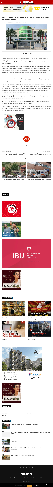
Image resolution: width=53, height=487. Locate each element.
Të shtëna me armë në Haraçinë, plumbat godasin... (14, 179)
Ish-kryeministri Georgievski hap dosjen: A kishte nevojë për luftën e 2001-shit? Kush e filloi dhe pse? (30, 433)
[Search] (52, 2)
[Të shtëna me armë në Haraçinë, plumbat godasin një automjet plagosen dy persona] (14, 170)
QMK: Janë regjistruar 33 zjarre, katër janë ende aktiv (22, 455)
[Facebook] (20, 467)
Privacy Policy (40, 477)
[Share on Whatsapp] (28, 53)
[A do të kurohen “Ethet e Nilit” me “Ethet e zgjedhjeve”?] (13, 329)
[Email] (32, 467)
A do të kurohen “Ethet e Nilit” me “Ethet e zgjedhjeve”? (11, 339)
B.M (26, 143)
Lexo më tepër (36, 485)
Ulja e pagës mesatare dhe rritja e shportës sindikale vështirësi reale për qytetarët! (13, 318)
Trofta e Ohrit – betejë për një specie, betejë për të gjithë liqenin (24, 424)
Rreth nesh (12, 477)
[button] (4, 172)
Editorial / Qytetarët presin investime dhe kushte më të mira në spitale (39, 339)
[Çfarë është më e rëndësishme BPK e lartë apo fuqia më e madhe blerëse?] (6, 449)
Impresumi (19, 477)
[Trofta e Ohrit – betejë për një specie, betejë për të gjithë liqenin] (6, 426)
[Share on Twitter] (23, 53)
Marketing (26, 477)
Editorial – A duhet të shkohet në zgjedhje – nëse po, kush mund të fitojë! (39, 318)
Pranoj (29, 485)
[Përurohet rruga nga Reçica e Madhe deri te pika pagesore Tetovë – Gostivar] (6, 442)
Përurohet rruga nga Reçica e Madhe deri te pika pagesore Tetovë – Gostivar (27, 440)
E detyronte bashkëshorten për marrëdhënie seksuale (39, 179)
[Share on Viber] (31, 53)
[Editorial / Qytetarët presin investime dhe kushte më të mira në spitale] (39, 329)
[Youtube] (29, 467)
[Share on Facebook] (21, 53)
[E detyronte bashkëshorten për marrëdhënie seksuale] (39, 170)
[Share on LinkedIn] (26, 53)
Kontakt (32, 477)
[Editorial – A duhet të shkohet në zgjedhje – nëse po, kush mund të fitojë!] (39, 308)
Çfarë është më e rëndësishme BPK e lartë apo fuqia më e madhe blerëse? (26, 447)
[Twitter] (23, 467)
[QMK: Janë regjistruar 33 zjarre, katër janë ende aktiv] (6, 457)
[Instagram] (26, 467)
